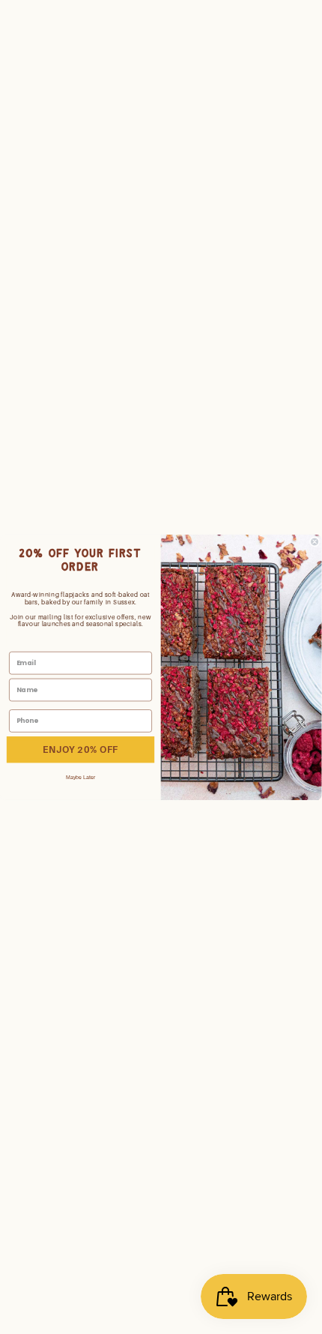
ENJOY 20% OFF (80, 749)
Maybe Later (81, 777)
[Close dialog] (315, 541)
